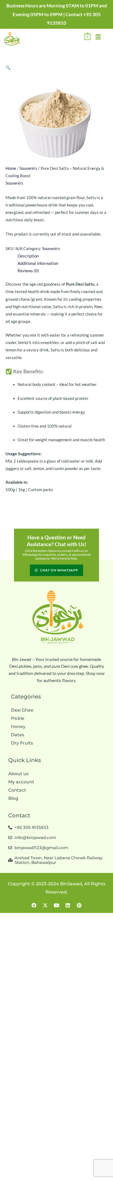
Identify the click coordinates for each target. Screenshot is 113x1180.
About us (18, 773)
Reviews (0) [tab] (28, 270)
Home (10, 168)
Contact (17, 790)
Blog (13, 798)
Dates (17, 734)
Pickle (17, 718)
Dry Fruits (22, 743)
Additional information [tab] (38, 263)
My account (21, 781)
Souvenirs (28, 168)
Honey (18, 726)
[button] (98, 37)
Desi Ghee (22, 710)
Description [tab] (28, 256)
